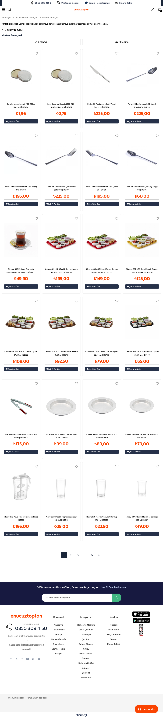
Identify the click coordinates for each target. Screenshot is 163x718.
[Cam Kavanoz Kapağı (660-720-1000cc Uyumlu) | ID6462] (61, 74)
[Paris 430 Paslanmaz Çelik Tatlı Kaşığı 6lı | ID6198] (21, 157)
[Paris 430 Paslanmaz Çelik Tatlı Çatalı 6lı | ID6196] (102, 157)
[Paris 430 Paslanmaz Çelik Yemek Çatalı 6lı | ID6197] (61, 157)
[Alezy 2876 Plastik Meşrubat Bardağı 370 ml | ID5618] (102, 487)
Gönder (116, 598)
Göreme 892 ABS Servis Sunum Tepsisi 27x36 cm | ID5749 (142, 353)
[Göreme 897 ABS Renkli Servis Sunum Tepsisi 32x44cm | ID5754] (142, 239)
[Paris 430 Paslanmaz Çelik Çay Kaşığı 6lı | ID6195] (142, 157)
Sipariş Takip (125, 3)
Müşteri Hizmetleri (113, 627)
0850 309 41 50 (43, 3)
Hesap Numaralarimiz (58, 637)
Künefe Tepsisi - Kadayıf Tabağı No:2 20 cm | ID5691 (101, 436)
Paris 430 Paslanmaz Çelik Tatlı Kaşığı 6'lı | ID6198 (21, 188)
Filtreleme (123, 42)
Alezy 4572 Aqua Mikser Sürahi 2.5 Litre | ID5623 (21, 518)
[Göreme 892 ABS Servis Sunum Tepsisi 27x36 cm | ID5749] (142, 322)
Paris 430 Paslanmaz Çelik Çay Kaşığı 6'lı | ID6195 (142, 188)
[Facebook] (11, 659)
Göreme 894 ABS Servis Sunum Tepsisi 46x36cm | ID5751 (61, 353)
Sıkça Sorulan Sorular (113, 637)
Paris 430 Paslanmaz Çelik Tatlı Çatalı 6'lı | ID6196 (102, 188)
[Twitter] (16, 659)
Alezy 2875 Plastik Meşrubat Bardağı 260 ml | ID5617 (142, 518)
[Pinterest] (33, 659)
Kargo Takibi (113, 644)
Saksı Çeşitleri (86, 629)
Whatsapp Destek (70, 3)
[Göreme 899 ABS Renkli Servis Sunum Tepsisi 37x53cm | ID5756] (61, 239)
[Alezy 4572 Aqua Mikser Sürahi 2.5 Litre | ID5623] (21, 487)
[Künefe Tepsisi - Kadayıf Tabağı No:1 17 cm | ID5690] (142, 404)
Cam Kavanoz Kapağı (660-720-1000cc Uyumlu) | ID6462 (61, 106)
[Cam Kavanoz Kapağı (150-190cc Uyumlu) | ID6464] (21, 74)
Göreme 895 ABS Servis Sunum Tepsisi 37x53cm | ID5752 (20, 353)
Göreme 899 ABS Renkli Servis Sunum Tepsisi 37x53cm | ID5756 (61, 271)
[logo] (26, 616)
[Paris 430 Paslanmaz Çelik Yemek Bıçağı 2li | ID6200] (102, 74)
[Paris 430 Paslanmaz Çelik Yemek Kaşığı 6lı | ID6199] (142, 74)
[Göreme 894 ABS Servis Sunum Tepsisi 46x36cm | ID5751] (61, 322)
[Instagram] (22, 659)
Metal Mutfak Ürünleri (86, 656)
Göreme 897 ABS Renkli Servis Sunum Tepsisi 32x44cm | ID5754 (142, 271)
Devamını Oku (13, 30)
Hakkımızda (59, 629)
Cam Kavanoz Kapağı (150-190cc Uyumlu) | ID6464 (21, 106)
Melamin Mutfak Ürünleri (86, 666)
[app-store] (141, 614)
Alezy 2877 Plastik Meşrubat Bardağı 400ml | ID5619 (61, 518)
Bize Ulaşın (58, 644)
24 (92, 555)
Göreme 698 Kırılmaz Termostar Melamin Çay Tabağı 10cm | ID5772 (21, 271)
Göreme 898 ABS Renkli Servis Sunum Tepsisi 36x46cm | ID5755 (101, 271)
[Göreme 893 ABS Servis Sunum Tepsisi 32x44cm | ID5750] (102, 322)
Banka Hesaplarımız (99, 3)
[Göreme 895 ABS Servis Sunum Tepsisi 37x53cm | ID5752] (21, 322)
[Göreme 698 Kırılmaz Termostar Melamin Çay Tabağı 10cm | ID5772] (21, 239)
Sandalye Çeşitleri (86, 637)
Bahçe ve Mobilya (86, 625)
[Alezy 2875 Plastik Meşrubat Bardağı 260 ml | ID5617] (142, 487)
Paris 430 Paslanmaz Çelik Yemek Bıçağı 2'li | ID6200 (101, 106)
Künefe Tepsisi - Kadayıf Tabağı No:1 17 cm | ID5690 (142, 436)
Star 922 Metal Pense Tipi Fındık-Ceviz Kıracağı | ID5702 (21, 436)
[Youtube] (27, 659)
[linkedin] (39, 659)
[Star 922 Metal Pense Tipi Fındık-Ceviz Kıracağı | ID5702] (21, 404)
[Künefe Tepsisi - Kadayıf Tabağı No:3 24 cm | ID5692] (61, 404)
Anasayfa (58, 625)
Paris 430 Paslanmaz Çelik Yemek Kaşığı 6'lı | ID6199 (142, 106)
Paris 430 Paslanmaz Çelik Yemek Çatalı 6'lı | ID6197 (61, 188)
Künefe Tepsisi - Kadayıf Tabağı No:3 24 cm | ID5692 (61, 436)
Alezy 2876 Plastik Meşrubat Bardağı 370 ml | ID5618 (101, 518)
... (85, 555)
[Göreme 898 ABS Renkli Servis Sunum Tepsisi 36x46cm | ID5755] (102, 239)
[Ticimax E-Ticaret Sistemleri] (81, 715)
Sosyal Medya (58, 649)
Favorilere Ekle (36, 53)
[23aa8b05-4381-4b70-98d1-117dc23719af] (141, 630)
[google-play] (141, 620)
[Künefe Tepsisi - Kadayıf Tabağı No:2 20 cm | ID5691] (102, 404)
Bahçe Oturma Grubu (86, 646)
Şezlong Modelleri (86, 675)
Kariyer (58, 653)
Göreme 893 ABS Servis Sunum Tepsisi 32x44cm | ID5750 (101, 353)
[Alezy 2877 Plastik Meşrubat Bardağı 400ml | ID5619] (61, 487)
